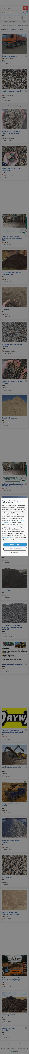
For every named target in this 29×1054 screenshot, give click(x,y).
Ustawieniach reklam (7, 537)
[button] (14, 553)
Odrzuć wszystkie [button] (15, 549)
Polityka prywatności (11, 541)
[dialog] (14, 527)
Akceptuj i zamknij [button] (15, 544)
